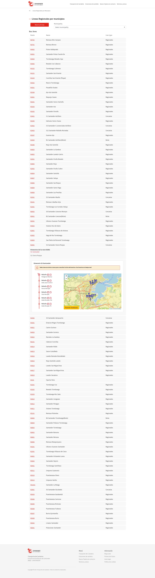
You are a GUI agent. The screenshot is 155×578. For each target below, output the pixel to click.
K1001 (32, 207)
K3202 (32, 389)
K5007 (32, 513)
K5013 (32, 480)
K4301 (32, 323)
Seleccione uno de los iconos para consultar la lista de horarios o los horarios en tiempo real (65, 267)
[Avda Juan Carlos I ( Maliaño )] (92, 297)
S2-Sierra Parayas (36, 255)
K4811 (32, 408)
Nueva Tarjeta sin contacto (108, 4)
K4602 (32, 461)
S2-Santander (34, 252)
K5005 (32, 504)
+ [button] (66, 276)
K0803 (32, 428)
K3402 (32, 126)
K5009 (32, 518)
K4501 (32, 87)
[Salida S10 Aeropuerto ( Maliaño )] (89, 294)
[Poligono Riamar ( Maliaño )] (90, 299)
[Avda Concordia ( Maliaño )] (87, 296)
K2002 (32, 318)
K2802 (32, 235)
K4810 (32, 399)
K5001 (32, 528)
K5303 (32, 107)
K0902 (32, 211)
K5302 (32, 111)
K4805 (32, 164)
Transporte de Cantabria (77, 4)
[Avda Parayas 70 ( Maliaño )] (91, 296)
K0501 (32, 221)
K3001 (32, 97)
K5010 (32, 475)
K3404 (32, 140)
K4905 (32, 64)
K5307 (32, 135)
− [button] (66, 278)
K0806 (32, 442)
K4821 (32, 327)
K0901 (32, 216)
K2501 (32, 197)
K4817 (32, 370)
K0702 (32, 40)
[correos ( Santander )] (96, 281)
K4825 (32, 226)
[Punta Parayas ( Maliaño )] (95, 295)
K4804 (32, 173)
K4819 (32, 375)
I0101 (32, 380)
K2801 (32, 230)
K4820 (32, 332)
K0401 (32, 466)
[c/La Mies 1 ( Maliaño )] (89, 296)
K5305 (32, 121)
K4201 (32, 447)
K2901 (32, 159)
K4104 (32, 78)
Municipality (58, 24)
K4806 (32, 183)
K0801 (32, 437)
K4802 (32, 154)
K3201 (32, 385)
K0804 (32, 423)
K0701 (32, 45)
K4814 (32, 346)
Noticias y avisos (122, 4)
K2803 (32, 240)
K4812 (32, 404)
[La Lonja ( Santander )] (92, 283)
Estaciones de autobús (92, 4)
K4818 (32, 366)
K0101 (32, 342)
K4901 (32, 54)
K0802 (32, 432)
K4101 (32, 73)
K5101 (32, 413)
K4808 (32, 192)
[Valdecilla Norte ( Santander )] (90, 282)
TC (29, 11)
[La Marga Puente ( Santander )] (91, 284)
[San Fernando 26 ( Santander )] (92, 281)
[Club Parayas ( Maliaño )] (93, 295)
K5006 (32, 499)
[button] (48, 274)
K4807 (32, 178)
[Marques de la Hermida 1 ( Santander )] (95, 283)
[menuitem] (90, 553)
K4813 (32, 351)
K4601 (32, 456)
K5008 (32, 509)
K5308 (32, 92)
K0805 (32, 418)
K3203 (32, 394)
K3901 (32, 489)
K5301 (32, 102)
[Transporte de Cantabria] (36, 4)
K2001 (32, 245)
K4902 (32, 49)
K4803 (32, 149)
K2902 (32, 169)
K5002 (32, 523)
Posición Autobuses (71, 308)
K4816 (32, 356)
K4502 (32, 83)
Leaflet (110, 308)
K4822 (32, 337)
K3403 (32, 130)
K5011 (32, 470)
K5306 (32, 145)
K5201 (32, 202)
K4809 (32, 188)
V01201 (32, 485)
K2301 (32, 451)
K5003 (32, 494)
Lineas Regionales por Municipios (41, 11)
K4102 (32, 68)
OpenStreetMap (117, 308)
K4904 (32, 59)
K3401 (32, 116)
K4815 (32, 361)
